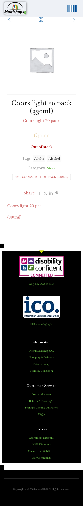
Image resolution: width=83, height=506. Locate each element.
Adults (39, 158)
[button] (72, 8)
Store (51, 168)
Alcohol (54, 158)
